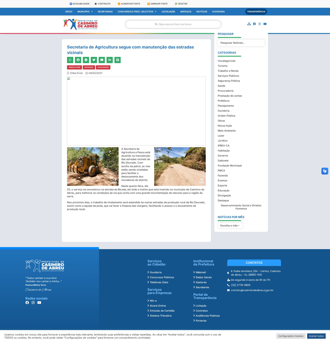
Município (84, 11)
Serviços (185, 11)
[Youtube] (265, 24)
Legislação (168, 11)
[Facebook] (254, 24)
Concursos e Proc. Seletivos (135, 11)
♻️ (181, 3)
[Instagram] (259, 24)
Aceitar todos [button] (316, 336)
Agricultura (74, 67)
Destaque (89, 67)
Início (68, 11)
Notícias (201, 11)
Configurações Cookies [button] (290, 336)
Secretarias (105, 11)
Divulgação (103, 67)
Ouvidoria (218, 11)
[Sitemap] (249, 24)
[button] (70, 60)
